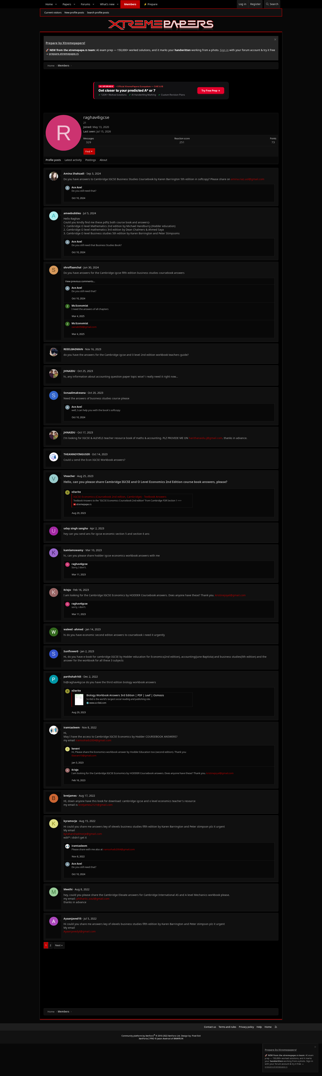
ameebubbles (72, 213)
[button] (56, 4)
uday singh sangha (76, 528)
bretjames (70, 795)
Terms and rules (227, 1027)
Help (259, 1027)
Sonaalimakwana (75, 392)
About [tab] (103, 160)
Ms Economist (80, 305)
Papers (67, 4)
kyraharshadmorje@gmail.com (83, 834)
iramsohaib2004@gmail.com (93, 740)
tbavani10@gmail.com (84, 755)
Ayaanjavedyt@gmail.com (80, 931)
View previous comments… (80, 281)
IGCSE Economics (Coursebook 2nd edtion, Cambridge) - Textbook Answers (119, 496)
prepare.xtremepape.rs (64, 54)
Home (49, 4)
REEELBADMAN (73, 349)
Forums (85, 4)
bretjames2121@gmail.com (95, 804)
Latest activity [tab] (73, 160)
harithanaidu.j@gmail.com (205, 438)
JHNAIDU (69, 371)
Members (130, 4)
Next (58, 945)
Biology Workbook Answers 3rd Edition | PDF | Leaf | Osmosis (125, 695)
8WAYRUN (178, 1038)
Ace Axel (77, 187)
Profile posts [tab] (53, 160)
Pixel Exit (196, 1035)
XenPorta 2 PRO (146, 1038)
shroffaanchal (72, 267)
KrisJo (67, 590)
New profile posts (74, 12)
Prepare (150, 4)
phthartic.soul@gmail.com (92, 898)
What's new (107, 4)
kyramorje (70, 821)
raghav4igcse (80, 564)
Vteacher (69, 476)
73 (273, 142)
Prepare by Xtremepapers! (65, 43)
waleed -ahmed (73, 629)
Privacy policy (246, 1027)
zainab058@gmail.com (84, 327)
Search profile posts (98, 12)
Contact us (210, 1027)
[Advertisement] (155, 978)
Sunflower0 (71, 651)
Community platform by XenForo (151, 1035)
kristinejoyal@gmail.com (230, 595)
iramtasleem (72, 727)
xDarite (76, 492)
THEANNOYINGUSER (77, 454)
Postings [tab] (90, 160)
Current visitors (52, 12)
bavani (76, 748)
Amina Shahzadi (74, 173)
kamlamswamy (73, 550)
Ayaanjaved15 (72, 918)
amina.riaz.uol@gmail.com (247, 179)
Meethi (68, 889)
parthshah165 (72, 676)
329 (88, 142)
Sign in (224, 50)
